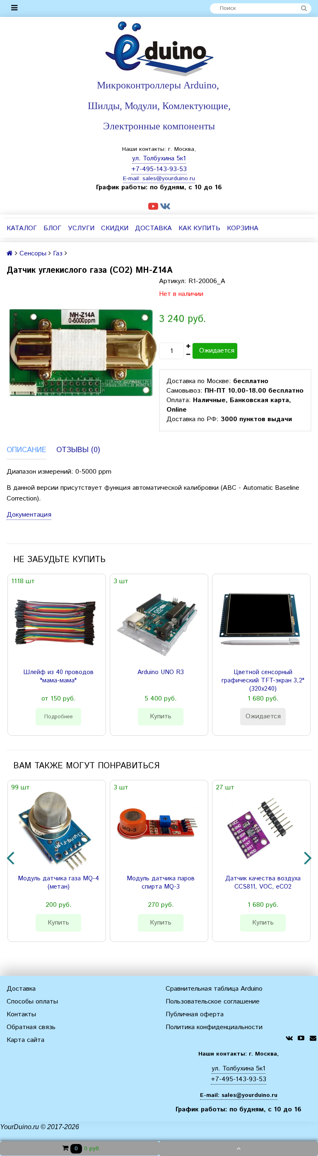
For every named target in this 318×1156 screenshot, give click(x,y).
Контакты (21, 1014)
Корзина (242, 228)
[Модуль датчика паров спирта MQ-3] (157, 830)
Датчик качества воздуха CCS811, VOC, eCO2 (263, 883)
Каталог (22, 228)
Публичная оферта (195, 1014)
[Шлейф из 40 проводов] (55, 624)
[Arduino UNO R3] (157, 624)
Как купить (199, 228)
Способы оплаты (32, 1001)
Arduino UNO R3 (160, 672)
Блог (52, 228)
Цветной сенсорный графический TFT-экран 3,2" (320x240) (263, 680)
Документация (29, 515)
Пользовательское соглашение (213, 1001)
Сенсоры (32, 253)
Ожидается (216, 350)
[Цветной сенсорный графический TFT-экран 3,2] (259, 624)
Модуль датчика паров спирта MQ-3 (161, 883)
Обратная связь (31, 1027)
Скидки (114, 228)
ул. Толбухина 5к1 (159, 158)
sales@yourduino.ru (168, 178)
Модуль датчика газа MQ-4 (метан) (58, 883)
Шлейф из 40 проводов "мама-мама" (58, 676)
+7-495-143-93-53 (159, 169)
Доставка (153, 228)
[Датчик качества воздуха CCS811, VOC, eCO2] (259, 830)
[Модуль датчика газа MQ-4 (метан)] (55, 830)
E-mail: (132, 178)
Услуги (81, 228)
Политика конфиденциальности (214, 1027)
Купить (160, 716)
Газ (58, 253)
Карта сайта (25, 1040)
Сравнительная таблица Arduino (214, 989)
